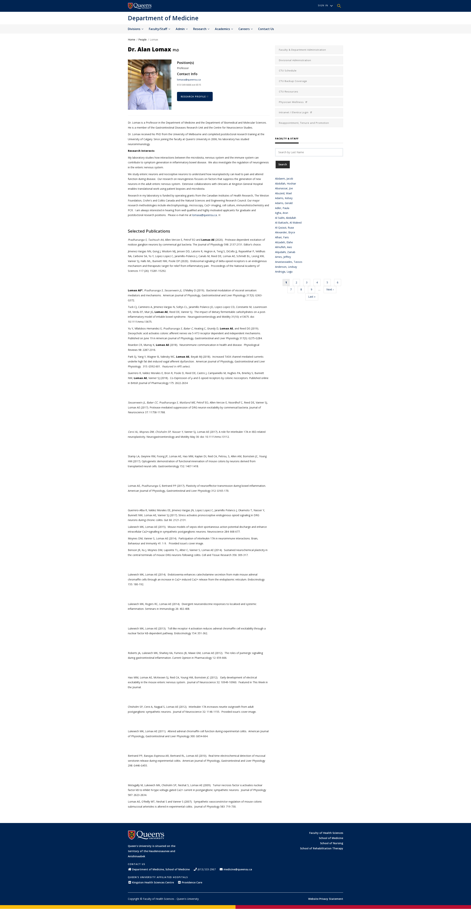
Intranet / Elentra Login (294, 112)
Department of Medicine (163, 18)
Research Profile (193, 96)
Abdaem (280, 178)
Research (200, 29)
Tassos (298, 262)
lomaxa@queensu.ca (189, 79)
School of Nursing (331, 843)
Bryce (291, 232)
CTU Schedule (288, 70)
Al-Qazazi (280, 227)
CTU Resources (288, 91)
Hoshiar (291, 183)
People (142, 39)
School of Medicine (331, 838)
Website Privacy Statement (325, 899)
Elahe (289, 242)
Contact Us (266, 29)
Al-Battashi (281, 222)
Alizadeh (280, 242)
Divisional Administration (295, 60)
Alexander (281, 232)
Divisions (134, 29)
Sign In (323, 5)
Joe (291, 188)
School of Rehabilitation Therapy (321, 848)
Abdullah (291, 218)
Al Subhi (279, 218)
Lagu (290, 271)
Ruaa (291, 227)
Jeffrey (287, 257)
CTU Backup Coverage (293, 81)
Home (131, 39)
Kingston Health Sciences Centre (153, 882)
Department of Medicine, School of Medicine (161, 869)
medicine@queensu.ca (238, 869)
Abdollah (280, 183)
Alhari (278, 237)
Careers (244, 29)
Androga (280, 271)
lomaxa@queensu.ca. (204, 215)
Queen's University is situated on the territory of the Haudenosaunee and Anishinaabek (151, 851)
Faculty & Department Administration (302, 49)
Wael (289, 193)
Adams (279, 198)
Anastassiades (283, 262)
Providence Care (192, 882)
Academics (223, 29)
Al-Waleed (296, 222)
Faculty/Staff (158, 29)
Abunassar (281, 188)
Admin (180, 29)
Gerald (289, 203)
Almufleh (280, 247)
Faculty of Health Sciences (326, 833)
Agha (278, 213)
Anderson (280, 267)
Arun (285, 213)
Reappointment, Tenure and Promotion (304, 122)
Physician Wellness (291, 102)
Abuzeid (279, 193)
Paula (286, 208)
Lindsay (292, 267)
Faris (286, 237)
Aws (289, 247)
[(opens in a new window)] (140, 6)
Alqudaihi (280, 252)
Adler (278, 208)
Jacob (289, 178)
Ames (278, 257)
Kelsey (289, 198)
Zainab (291, 252)
